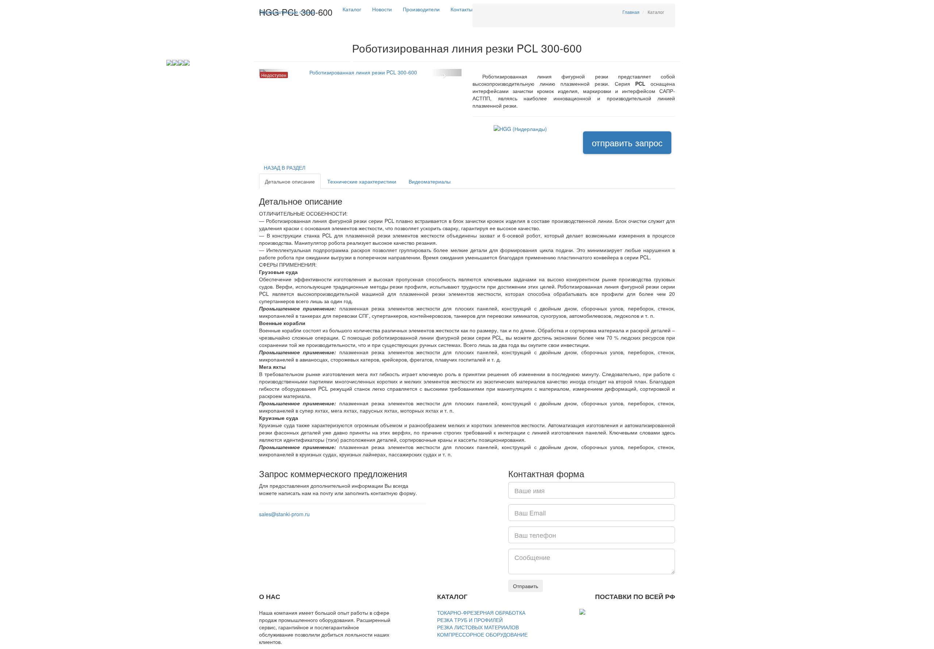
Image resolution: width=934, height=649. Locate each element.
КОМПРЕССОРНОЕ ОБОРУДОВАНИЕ (482, 634)
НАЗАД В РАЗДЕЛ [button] (284, 167)
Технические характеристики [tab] (361, 181)
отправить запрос (627, 142)
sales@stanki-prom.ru (284, 514)
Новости (382, 9)
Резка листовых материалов (478, 627)
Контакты (461, 9)
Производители (421, 9)
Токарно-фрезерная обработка (481, 612)
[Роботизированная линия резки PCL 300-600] (360, 73)
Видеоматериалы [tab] (430, 181)
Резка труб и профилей (470, 619)
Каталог (352, 9)
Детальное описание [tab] (290, 181)
